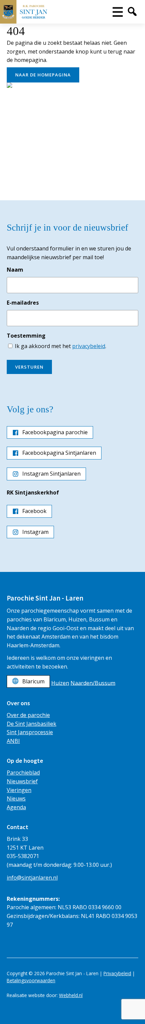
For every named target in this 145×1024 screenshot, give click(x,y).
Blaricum (33, 681)
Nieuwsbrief (22, 781)
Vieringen (19, 790)
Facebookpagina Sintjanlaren (59, 452)
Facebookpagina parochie (55, 432)
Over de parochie (28, 715)
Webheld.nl (71, 995)
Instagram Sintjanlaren (51, 473)
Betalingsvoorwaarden (31, 980)
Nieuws (16, 798)
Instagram (35, 532)
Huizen (60, 682)
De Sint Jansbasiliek (31, 723)
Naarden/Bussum (92, 682)
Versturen (29, 367)
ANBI (13, 741)
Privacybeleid (117, 973)
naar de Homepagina (43, 75)
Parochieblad (23, 772)
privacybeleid (88, 346)
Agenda (16, 807)
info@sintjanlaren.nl (32, 877)
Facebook (34, 511)
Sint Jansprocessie (30, 732)
